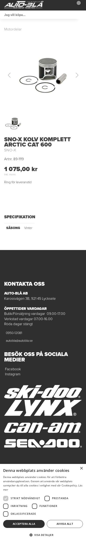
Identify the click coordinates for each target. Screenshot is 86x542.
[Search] (82, 14)
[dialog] (43, 503)
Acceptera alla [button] (24, 524)
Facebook (13, 369)
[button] (43, 75)
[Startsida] (23, 5)
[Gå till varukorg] (77, 5)
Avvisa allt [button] (65, 524)
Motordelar (13, 29)
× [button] (81, 468)
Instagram (12, 374)
